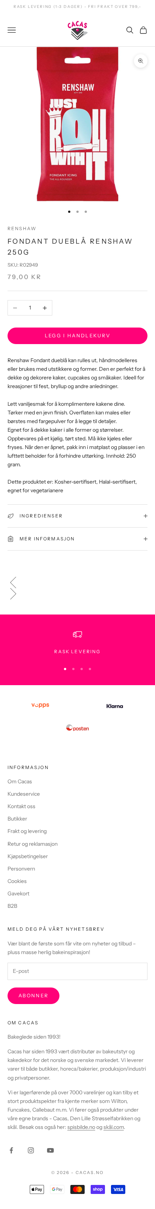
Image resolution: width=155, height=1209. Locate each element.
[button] (77, 582)
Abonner (33, 995)
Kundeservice (24, 793)
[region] (77, 642)
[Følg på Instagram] (31, 1150)
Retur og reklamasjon (33, 843)
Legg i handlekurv (78, 335)
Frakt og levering (27, 831)
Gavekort (18, 893)
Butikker (17, 818)
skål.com (113, 1127)
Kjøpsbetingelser (28, 856)
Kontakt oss (21, 806)
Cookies (17, 881)
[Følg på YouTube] (50, 1150)
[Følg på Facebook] (11, 1150)
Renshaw (22, 228)
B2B (12, 906)
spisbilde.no (81, 1127)
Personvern (21, 868)
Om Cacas (20, 781)
